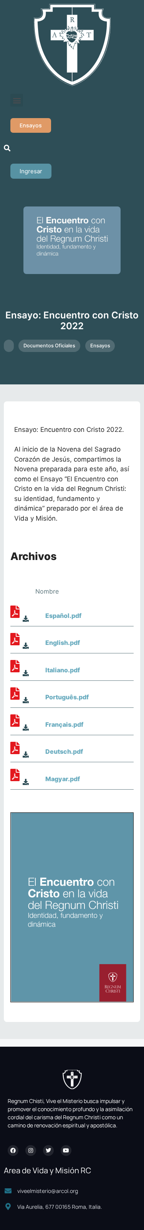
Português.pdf (67, 697)
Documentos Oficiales (49, 346)
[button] (16, 100)
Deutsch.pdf (64, 751)
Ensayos (100, 346)
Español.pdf (63, 615)
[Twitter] (48, 1150)
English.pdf (62, 642)
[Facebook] (13, 1150)
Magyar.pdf (62, 779)
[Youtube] (66, 1150)
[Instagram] (30, 1150)
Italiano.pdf (62, 670)
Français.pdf (64, 724)
